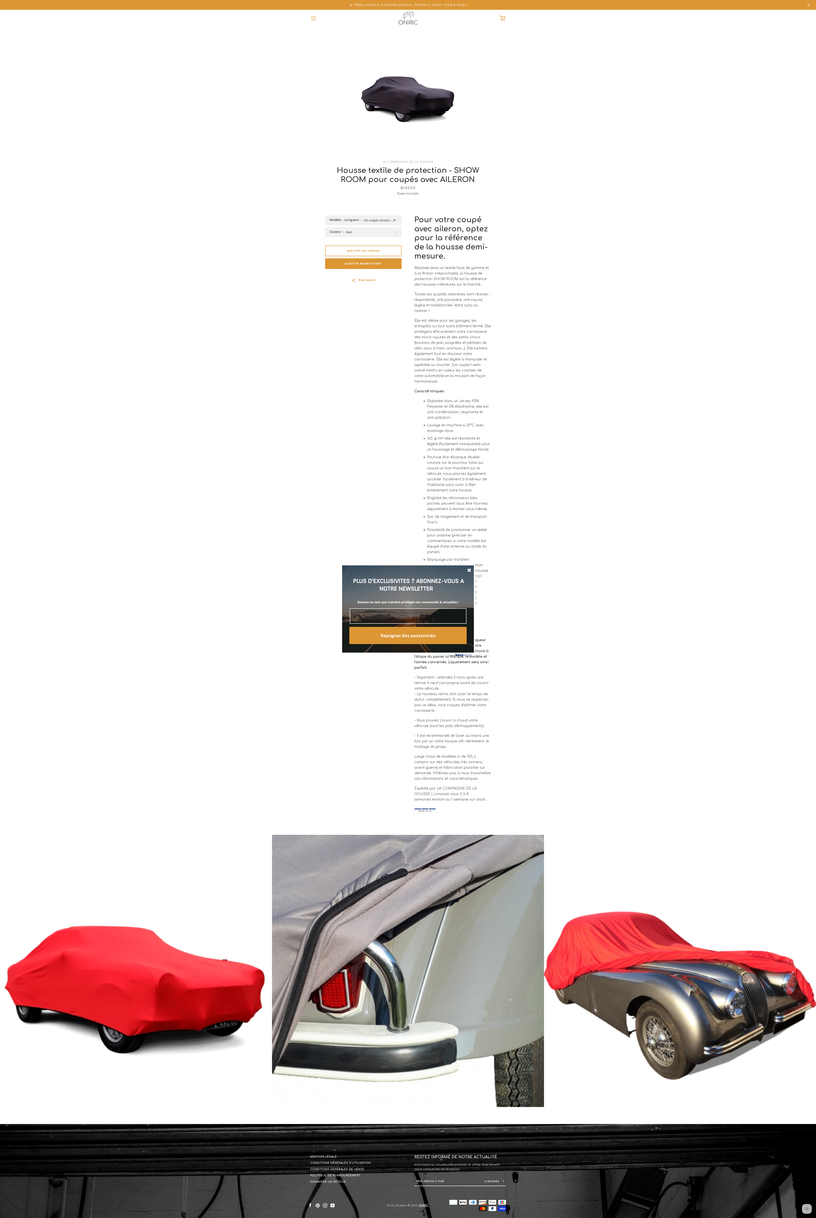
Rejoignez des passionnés (408, 636)
